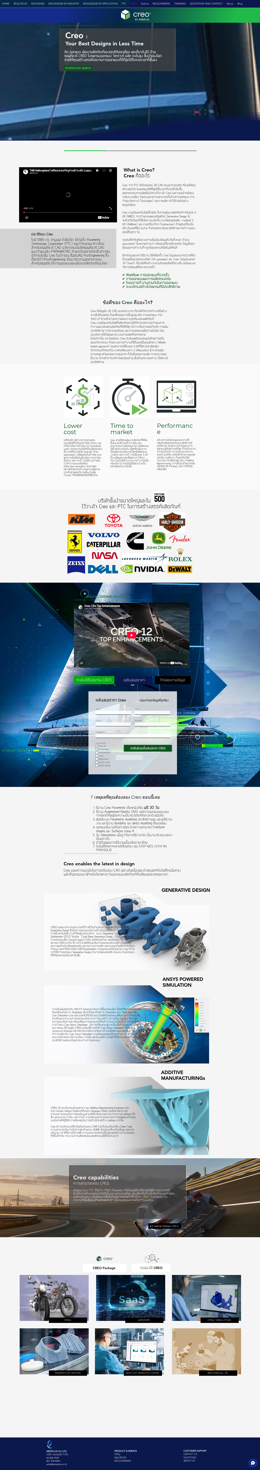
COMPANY (99, 732)
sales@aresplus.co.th (56, 1464)
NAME (98, 709)
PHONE (98, 721)
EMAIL (137, 709)
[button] (37, 3)
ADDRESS (138, 721)
